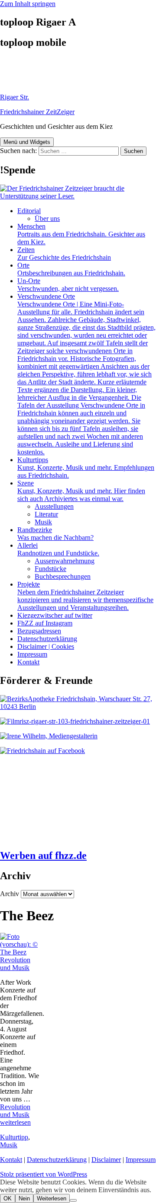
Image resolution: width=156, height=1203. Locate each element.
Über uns (47, 218)
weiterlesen (15, 1114)
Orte (71, 269)
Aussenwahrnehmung (64, 561)
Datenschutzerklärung (47, 638)
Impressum (32, 654)
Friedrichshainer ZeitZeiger (37, 111)
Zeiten (64, 253)
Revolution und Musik (15, 963)
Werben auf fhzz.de (43, 855)
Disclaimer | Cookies (45, 646)
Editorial (29, 210)
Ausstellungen (54, 506)
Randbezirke (55, 533)
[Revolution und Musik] (19, 952)
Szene (81, 490)
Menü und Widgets (26, 142)
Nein (24, 1198)
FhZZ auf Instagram (44, 623)
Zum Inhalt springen (27, 3)
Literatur (46, 514)
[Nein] (73, 1200)
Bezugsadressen (39, 631)
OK (7, 1198)
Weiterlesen (51, 1198)
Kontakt (28, 662)
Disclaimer (106, 1159)
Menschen (81, 234)
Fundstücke (50, 568)
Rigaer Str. (14, 97)
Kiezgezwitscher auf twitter (54, 615)
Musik (43, 522)
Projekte (85, 596)
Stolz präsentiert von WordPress (43, 1174)
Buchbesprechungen (63, 576)
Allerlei (58, 549)
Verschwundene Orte (86, 374)
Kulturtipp (14, 1137)
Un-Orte (68, 284)
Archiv (9, 893)
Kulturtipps (85, 467)
